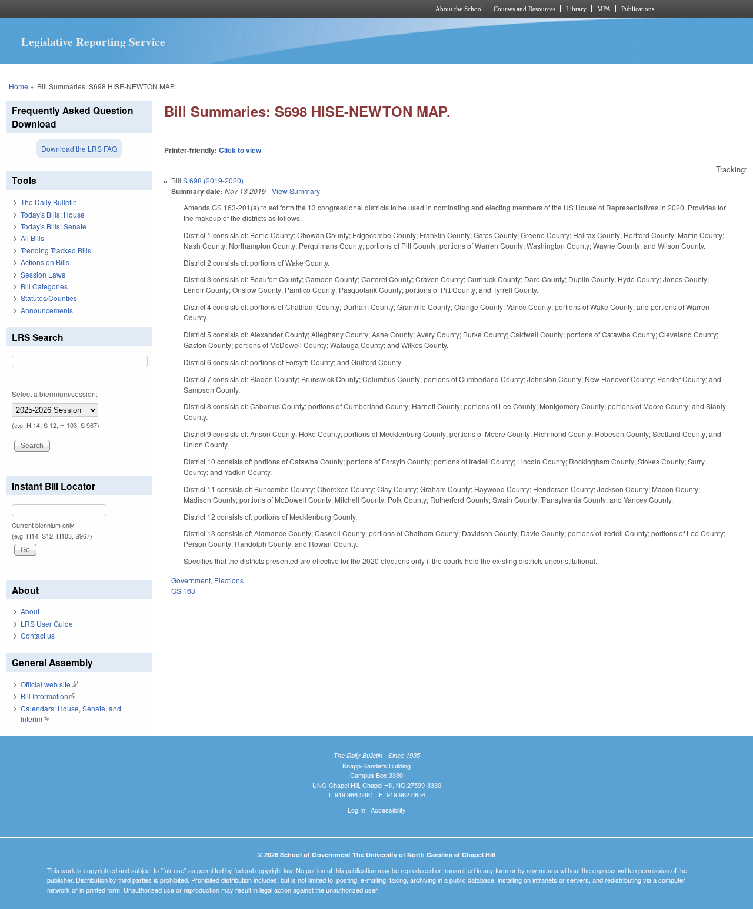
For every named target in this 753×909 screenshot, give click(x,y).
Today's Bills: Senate (53, 226)
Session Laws (43, 274)
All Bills (32, 238)
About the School (459, 8)
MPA (604, 8)
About (30, 611)
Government (191, 580)
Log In (356, 809)
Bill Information (48, 696)
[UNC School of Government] (221, 9)
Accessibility (388, 809)
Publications (637, 8)
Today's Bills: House (53, 214)
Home (18, 86)
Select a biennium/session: (55, 394)
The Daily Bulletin (49, 202)
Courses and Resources (524, 8)
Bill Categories (44, 286)
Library (576, 8)
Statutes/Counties (49, 298)
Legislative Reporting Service (93, 42)
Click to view (240, 150)
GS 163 (183, 591)
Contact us (38, 635)
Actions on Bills (45, 262)
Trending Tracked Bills (56, 250)
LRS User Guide (47, 624)
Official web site (49, 684)
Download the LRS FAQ (79, 148)
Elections (229, 580)
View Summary (296, 191)
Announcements (47, 310)
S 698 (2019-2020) (213, 180)
